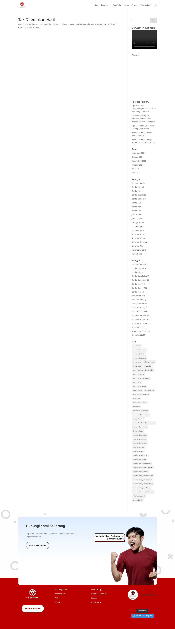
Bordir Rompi (137, 206)
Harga (126, 5)
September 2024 (139, 161)
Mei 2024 (136, 172)
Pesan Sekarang (37, 545)
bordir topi (136, 398)
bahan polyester (149, 362)
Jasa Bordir (136, 214)
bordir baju (148, 366)
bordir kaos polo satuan (141, 378)
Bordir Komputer (139, 199)
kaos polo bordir (138, 419)
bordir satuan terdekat (141, 394)
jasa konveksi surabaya (141, 415)
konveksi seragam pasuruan (143, 476)
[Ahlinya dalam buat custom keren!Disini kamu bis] (138, 605)
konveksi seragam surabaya (143, 484)
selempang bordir (139, 496)
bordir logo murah (139, 386)
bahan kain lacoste (139, 358)
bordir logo (137, 382)
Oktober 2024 (137, 157)
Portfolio (117, 5)
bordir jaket (149, 370)
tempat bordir (138, 500)
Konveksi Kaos (138, 230)
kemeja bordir (138, 423)
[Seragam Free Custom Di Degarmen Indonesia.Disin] (131, 605)
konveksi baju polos (140, 427)
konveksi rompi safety (140, 455)
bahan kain (137, 346)
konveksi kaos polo (139, 439)
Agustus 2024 (137, 165)
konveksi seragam (139, 459)
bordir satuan (149, 390)
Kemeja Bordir (138, 222)
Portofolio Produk (98, 593)
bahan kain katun (139, 354)
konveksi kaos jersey (140, 435)
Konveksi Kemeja (139, 234)
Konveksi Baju (138, 226)
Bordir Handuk (138, 187)
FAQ (56, 598)
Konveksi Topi (137, 246)
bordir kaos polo (138, 374)
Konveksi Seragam (139, 242)
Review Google (32, 608)
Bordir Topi (136, 210)
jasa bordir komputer (140, 411)
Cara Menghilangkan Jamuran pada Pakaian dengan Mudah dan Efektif (143, 118)
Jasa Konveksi (137, 218)
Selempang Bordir (139, 250)
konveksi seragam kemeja (142, 463)
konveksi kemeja (139, 447)
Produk (104, 5)
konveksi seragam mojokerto (143, 467)
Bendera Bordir (138, 183)
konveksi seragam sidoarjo (142, 480)
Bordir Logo (137, 203)
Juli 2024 (135, 168)
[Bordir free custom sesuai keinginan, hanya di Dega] (153, 605)
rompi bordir (149, 492)
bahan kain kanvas (139, 350)
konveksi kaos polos (140, 443)
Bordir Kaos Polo (139, 195)
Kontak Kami (146, 5)
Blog (96, 5)
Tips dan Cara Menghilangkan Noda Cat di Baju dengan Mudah (144, 108)
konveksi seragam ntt (140, 471)
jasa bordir (136, 407)
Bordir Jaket (137, 191)
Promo (135, 5)
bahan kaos (137, 362)
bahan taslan (137, 366)
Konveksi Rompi (138, 238)
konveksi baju (150, 423)
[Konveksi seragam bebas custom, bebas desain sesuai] (146, 605)
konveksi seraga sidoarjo (141, 488)
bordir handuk (138, 370)
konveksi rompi (138, 451)
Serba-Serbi (137, 254)
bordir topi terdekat (140, 402)
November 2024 (138, 153)
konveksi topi (137, 492)
